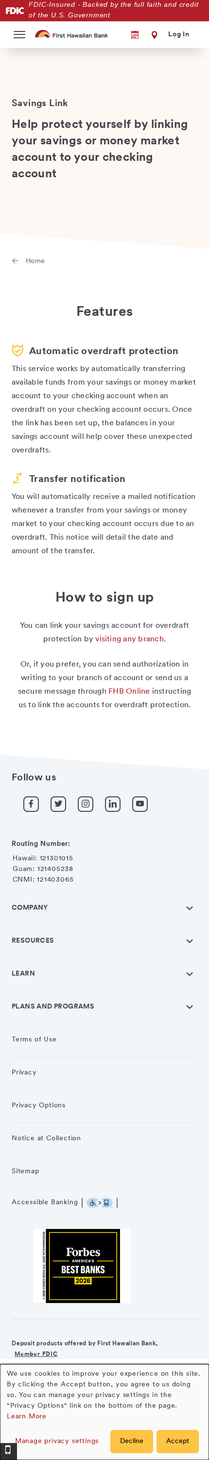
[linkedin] (113, 804)
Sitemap (25, 1171)
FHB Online (129, 692)
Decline (131, 1441)
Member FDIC (36, 1354)
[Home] (72, 33)
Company (30, 908)
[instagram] (85, 804)
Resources (33, 941)
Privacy (24, 1072)
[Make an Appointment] (128, 35)
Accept (177, 1441)
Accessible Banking (45, 1202)
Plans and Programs (53, 1006)
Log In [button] (179, 34)
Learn (23, 974)
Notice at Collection (46, 1138)
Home (35, 261)
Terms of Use (34, 1039)
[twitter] (58, 804)
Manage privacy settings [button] (57, 1441)
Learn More (27, 1416)
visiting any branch (129, 639)
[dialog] (104, 1412)
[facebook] (31, 804)
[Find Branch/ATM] (153, 35)
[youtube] (140, 804)
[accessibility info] (102, 1203)
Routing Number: (41, 844)
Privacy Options (39, 1105)
